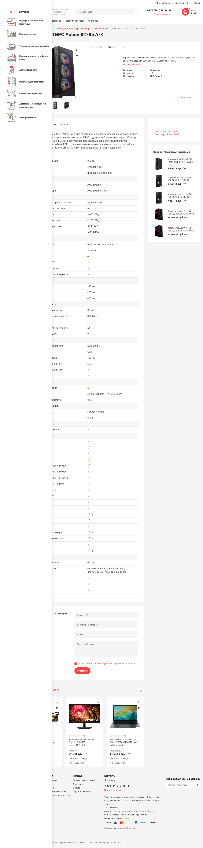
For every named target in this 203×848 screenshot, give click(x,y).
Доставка (56, 21)
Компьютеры (101, 28)
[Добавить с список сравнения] (56, 702)
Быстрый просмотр (84, 716)
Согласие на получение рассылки (54, 795)
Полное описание (131, 64)
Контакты (93, 21)
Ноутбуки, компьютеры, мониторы (74, 28)
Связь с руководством (84, 780)
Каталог (24, 11)
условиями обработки (101, 663)
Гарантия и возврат (74, 21)
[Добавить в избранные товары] (56, 707)
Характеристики (59, 125)
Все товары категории (166, 131)
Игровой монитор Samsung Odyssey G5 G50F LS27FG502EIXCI (82, 742)
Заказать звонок (162, 14)
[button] (141, 691)
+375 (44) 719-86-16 (159, 10)
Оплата (76, 788)
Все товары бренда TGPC (167, 134)
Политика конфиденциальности (106, 842)
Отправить (82, 671)
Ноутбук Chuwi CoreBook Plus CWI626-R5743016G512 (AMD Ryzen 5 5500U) (124, 742)
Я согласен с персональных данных (106, 663)
